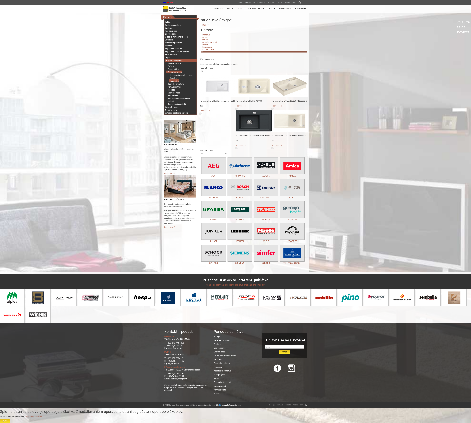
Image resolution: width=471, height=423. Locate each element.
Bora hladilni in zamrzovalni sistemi (179, 100)
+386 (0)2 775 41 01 (175, 358)
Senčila (217, 393)
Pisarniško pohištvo (173, 43)
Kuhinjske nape (174, 93)
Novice (205, 44)
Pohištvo (206, 35)
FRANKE (266, 219)
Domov (205, 25)
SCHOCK (213, 263)
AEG (213, 175)
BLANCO (213, 197)
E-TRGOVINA (208, 49)
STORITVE (261, 2)
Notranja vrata (171, 110)
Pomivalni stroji (174, 87)
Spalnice (168, 28)
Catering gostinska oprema (176, 113)
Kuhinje (168, 22)
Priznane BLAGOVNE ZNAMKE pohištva (235, 280)
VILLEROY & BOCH (292, 263)
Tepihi (167, 57)
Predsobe (169, 46)
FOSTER (240, 219)
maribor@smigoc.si (174, 348)
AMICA (292, 175)
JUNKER (213, 241)
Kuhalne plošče (174, 63)
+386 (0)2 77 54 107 (175, 345)
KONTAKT (272, 2)
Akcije (205, 37)
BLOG (280, 2)
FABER (213, 219)
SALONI (239, 2)
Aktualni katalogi (209, 42)
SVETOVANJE (290, 2)
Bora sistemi (173, 96)
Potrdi (284, 352)
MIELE (266, 241)
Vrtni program (171, 54)
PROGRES (292, 241)
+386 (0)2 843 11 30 (175, 373)
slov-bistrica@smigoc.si (176, 379)
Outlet (205, 40)
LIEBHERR (240, 241)
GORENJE (292, 219)
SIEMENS (239, 263)
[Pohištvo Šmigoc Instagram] (290, 368)
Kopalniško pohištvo (173, 48)
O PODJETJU (250, 2)
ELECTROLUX (266, 197)
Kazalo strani (298, 405)
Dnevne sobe (170, 34)
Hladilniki (171, 90)
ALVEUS (266, 175)
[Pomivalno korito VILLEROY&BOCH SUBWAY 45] (254, 121)
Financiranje (207, 47)
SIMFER (266, 263)
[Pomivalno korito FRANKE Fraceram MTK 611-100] (218, 86)
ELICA (292, 197)
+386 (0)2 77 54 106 (175, 343)
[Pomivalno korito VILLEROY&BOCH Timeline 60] (290, 121)
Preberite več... (170, 174)
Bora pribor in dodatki (177, 104)
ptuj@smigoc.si (172, 363)
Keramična (174, 81)
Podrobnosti (205, 111)
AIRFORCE (240, 175)
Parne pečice (173, 69)
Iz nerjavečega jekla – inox (181, 75)
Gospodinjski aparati (173, 60)
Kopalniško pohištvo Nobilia (177, 51)
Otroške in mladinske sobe (176, 37)
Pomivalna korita (175, 72)
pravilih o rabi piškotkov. (33, 416)
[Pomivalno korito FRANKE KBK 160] (254, 86)
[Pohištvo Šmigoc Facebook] (277, 368)
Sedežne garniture (173, 25)
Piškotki (288, 405)
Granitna (173, 78)
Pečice (171, 66)
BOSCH (239, 197)
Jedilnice (169, 40)
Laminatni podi (171, 107)
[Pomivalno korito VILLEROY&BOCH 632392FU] (290, 86)
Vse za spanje (171, 31)
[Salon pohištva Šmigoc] (178, 9)
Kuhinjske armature (176, 84)
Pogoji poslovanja (276, 405)
